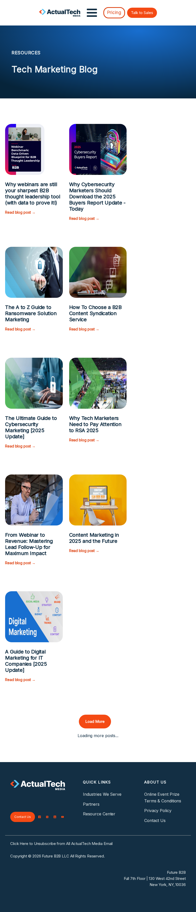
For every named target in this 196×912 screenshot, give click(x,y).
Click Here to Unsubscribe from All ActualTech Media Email (61, 843)
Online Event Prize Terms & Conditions (162, 797)
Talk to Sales (142, 12)
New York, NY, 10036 (168, 884)
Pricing (114, 12)
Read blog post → (20, 212)
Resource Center (99, 813)
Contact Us (22, 817)
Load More (95, 721)
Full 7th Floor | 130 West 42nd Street (155, 878)
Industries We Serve (102, 794)
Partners (91, 804)
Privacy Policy (158, 810)
